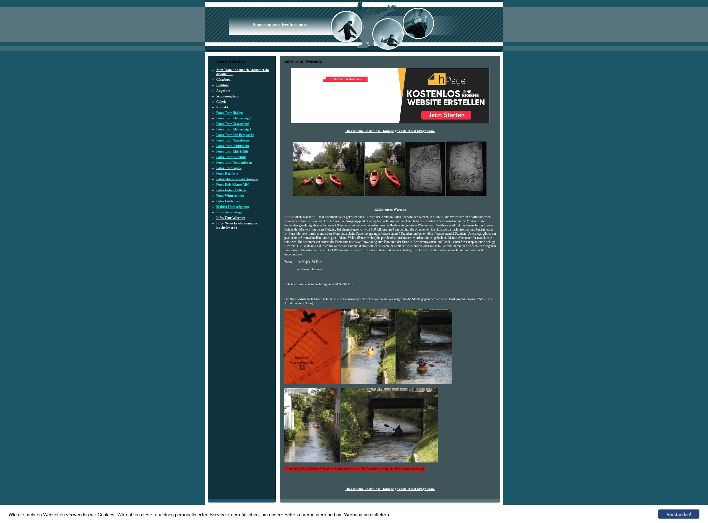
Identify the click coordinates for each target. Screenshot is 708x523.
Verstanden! (679, 514)
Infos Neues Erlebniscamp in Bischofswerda (236, 225)
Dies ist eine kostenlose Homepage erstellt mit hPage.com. (390, 131)
